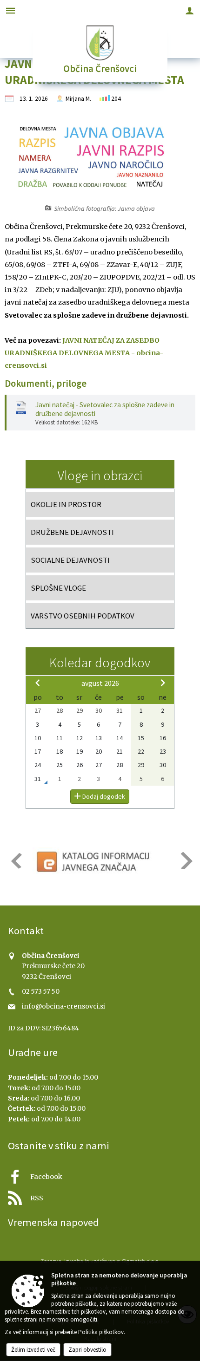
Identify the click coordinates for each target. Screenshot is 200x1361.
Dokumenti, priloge (46, 384)
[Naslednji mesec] (163, 682)
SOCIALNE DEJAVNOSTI (70, 560)
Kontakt (26, 930)
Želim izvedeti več (33, 1350)
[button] (15, 860)
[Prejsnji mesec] (37, 682)
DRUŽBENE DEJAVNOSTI (72, 532)
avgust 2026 (100, 683)
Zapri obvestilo (87, 1350)
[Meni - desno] (189, 10)
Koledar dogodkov (99, 662)
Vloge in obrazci (100, 475)
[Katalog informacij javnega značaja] (94, 861)
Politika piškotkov (101, 1332)
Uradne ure (33, 1052)
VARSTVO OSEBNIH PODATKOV (82, 616)
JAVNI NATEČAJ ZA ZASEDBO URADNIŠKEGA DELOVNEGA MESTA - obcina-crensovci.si (84, 353)
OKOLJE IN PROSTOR (66, 504)
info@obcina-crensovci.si (63, 1006)
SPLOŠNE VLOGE (58, 588)
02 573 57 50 (41, 992)
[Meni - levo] (10, 10)
